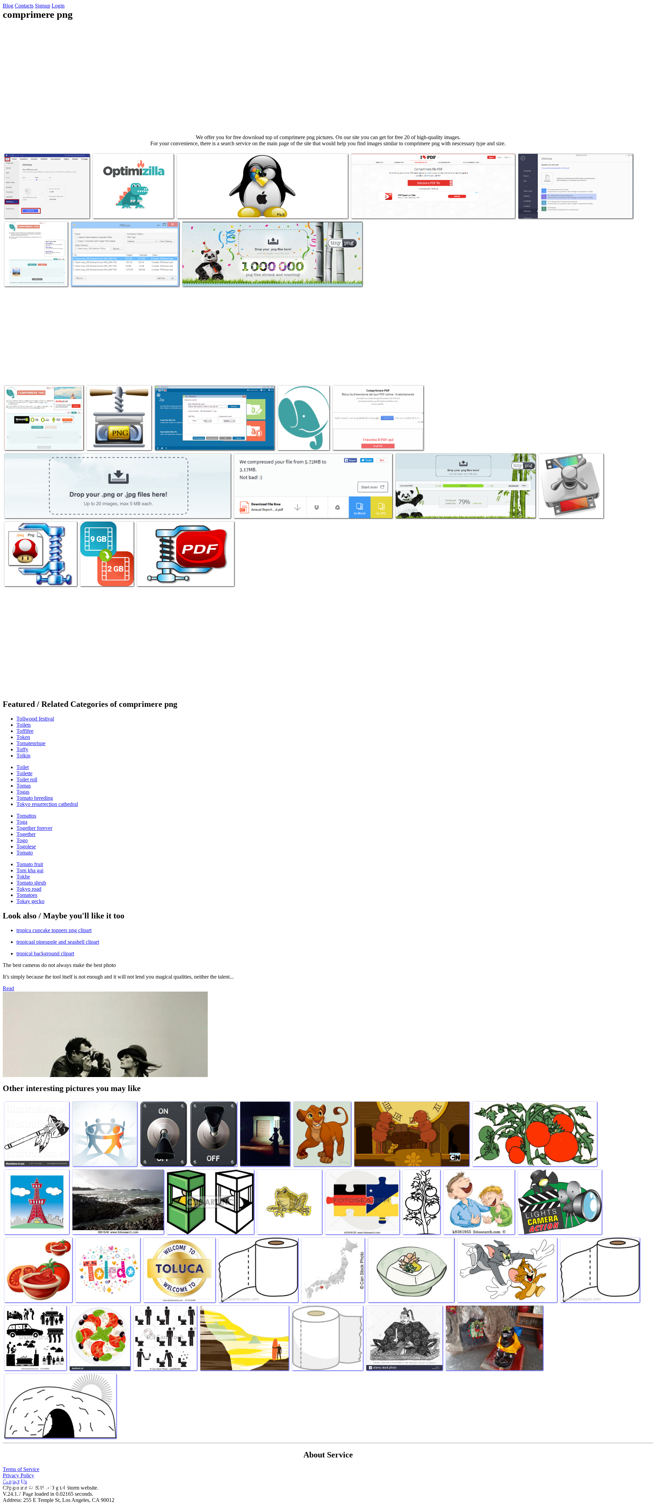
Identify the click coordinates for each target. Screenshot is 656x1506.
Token (23, 737)
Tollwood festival (35, 719)
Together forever (34, 828)
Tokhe (23, 876)
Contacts (24, 6)
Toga (21, 822)
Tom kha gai (29, 870)
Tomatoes (26, 895)
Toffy (22, 749)
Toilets (23, 725)
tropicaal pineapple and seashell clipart (57, 942)
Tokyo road (28, 889)
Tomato (24, 853)
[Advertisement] (328, 77)
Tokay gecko (30, 901)
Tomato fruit (29, 864)
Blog (8, 6)
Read (8, 988)
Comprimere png (22, 209)
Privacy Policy (18, 1475)
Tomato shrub (31, 883)
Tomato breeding (34, 798)
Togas (22, 792)
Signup (42, 6)
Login (58, 6)
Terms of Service (21, 1469)
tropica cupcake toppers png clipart (54, 930)
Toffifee (24, 731)
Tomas (23, 786)
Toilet (22, 767)
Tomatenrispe (30, 743)
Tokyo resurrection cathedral (47, 804)
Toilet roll (26, 779)
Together (26, 834)
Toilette (24, 773)
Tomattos (26, 816)
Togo (22, 840)
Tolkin (23, 755)
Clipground (34, 1485)
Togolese (26, 846)
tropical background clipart (45, 953)
